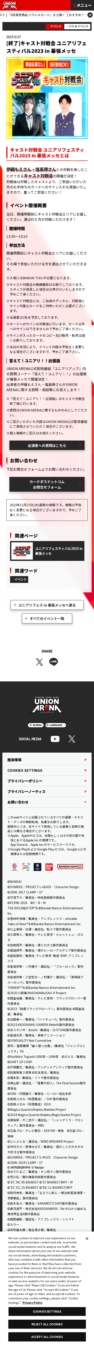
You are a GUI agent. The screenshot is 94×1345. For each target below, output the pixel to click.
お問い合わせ (17, 802)
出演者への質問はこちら (47, 445)
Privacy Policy (32, 1302)
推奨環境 (14, 759)
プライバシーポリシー (24, 780)
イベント (56, 26)
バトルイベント (79, 26)
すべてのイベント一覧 (47, 618)
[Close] (87, 1238)
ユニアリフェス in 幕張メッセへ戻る (47, 605)
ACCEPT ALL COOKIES (47, 1337)
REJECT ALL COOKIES (47, 1324)
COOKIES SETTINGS (24, 770)
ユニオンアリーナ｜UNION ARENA (9, 5)
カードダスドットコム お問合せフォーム (47, 484)
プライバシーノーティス (26, 791)
